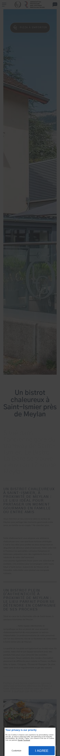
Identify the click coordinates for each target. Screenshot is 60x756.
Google (20, 740)
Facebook (26, 740)
